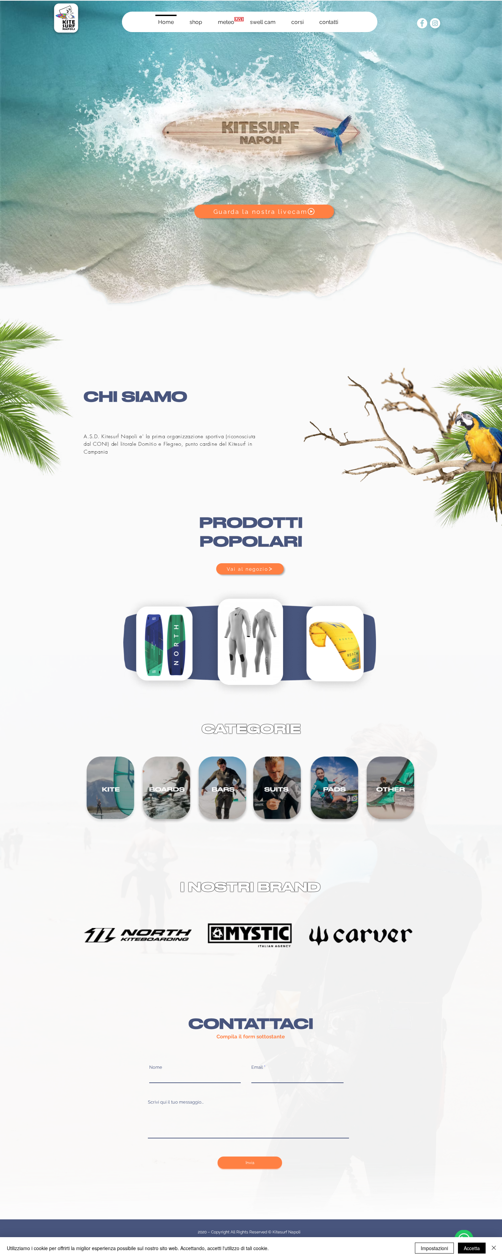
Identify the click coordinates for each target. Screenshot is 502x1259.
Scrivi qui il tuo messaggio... (176, 1102)
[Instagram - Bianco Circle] (435, 23)
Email (257, 1067)
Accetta (472, 1248)
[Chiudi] (494, 1248)
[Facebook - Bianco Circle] (422, 23)
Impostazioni (434, 1248)
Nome (155, 1067)
